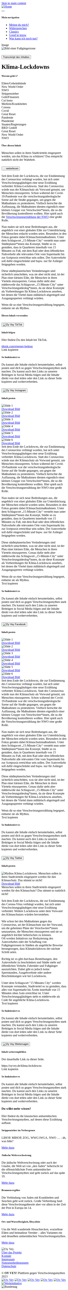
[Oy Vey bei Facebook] (21, 1279)
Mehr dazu (8, 1147)
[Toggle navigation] (3, 11)
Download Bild (11, 409)
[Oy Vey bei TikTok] (60, 1279)
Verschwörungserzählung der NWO (27, 217)
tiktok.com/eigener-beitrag (17, 346)
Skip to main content (14, 3)
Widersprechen (18, 28)
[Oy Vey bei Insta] (34, 1279)
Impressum (8, 1259)
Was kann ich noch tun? (23, 38)
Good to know (17, 35)
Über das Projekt (12, 1252)
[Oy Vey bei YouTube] (47, 1279)
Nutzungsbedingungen (15, 1262)
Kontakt (6, 1256)
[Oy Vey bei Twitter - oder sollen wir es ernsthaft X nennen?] (8, 1279)
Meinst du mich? (19, 24)
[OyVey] (7, 6)
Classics (14, 31)
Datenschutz (9, 1266)
